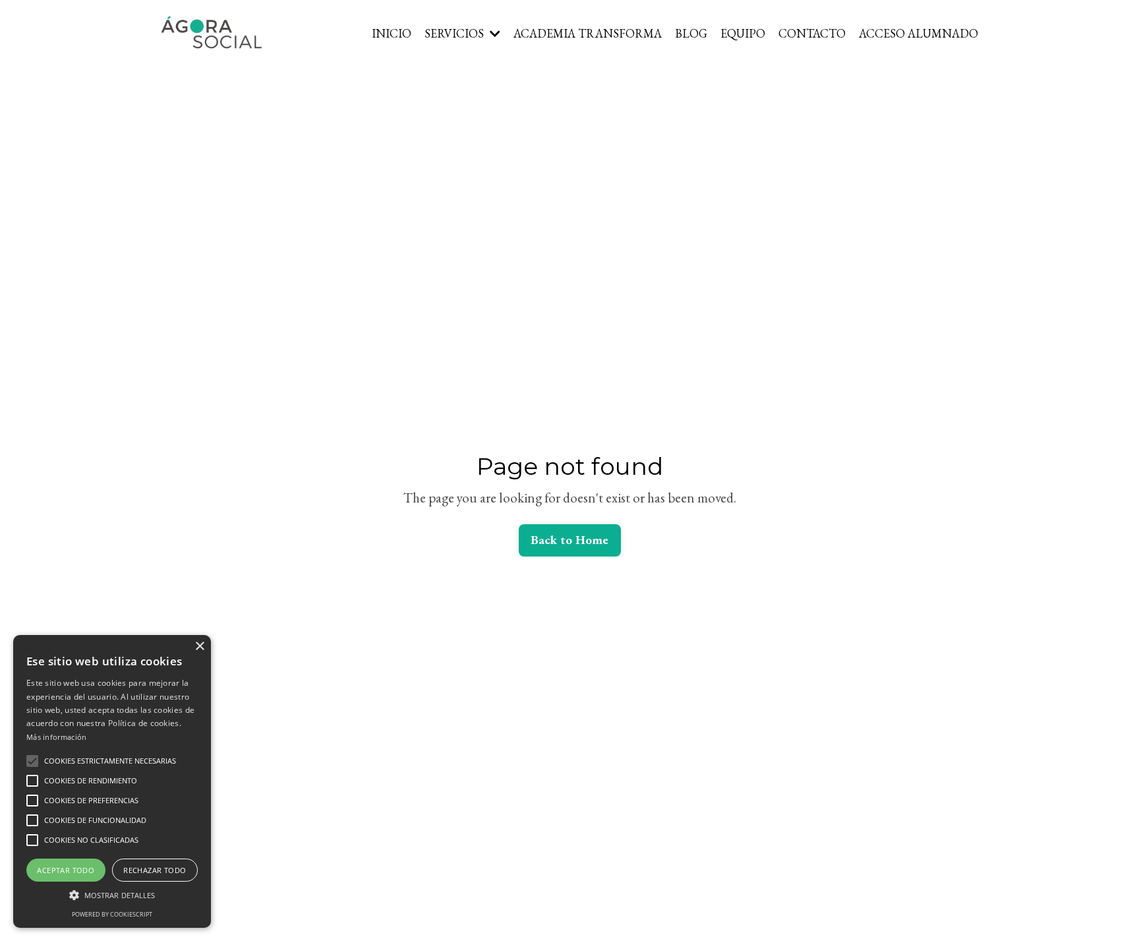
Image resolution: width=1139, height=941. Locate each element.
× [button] (199, 647)
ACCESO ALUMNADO (918, 33)
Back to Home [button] (570, 539)
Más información (56, 737)
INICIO (391, 33)
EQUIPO (742, 33)
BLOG (691, 33)
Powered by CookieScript (112, 914)
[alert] (112, 781)
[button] (32, 761)
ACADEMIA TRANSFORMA (587, 33)
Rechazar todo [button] (154, 870)
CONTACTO (812, 33)
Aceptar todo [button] (65, 870)
